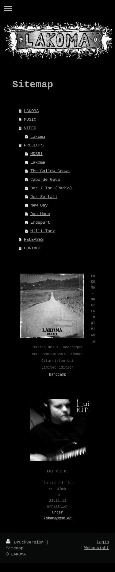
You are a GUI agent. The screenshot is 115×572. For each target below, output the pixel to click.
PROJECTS (34, 145)
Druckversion (29, 542)
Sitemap (14, 548)
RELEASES (34, 239)
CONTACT (32, 248)
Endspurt (40, 222)
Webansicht (96, 547)
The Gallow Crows (50, 171)
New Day (39, 205)
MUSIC (30, 119)
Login (103, 542)
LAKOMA (31, 110)
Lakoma (37, 136)
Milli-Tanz (42, 231)
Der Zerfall (43, 196)
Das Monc (40, 213)
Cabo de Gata (45, 179)
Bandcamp (57, 375)
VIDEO (30, 128)
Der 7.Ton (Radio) (51, 188)
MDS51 (36, 153)
